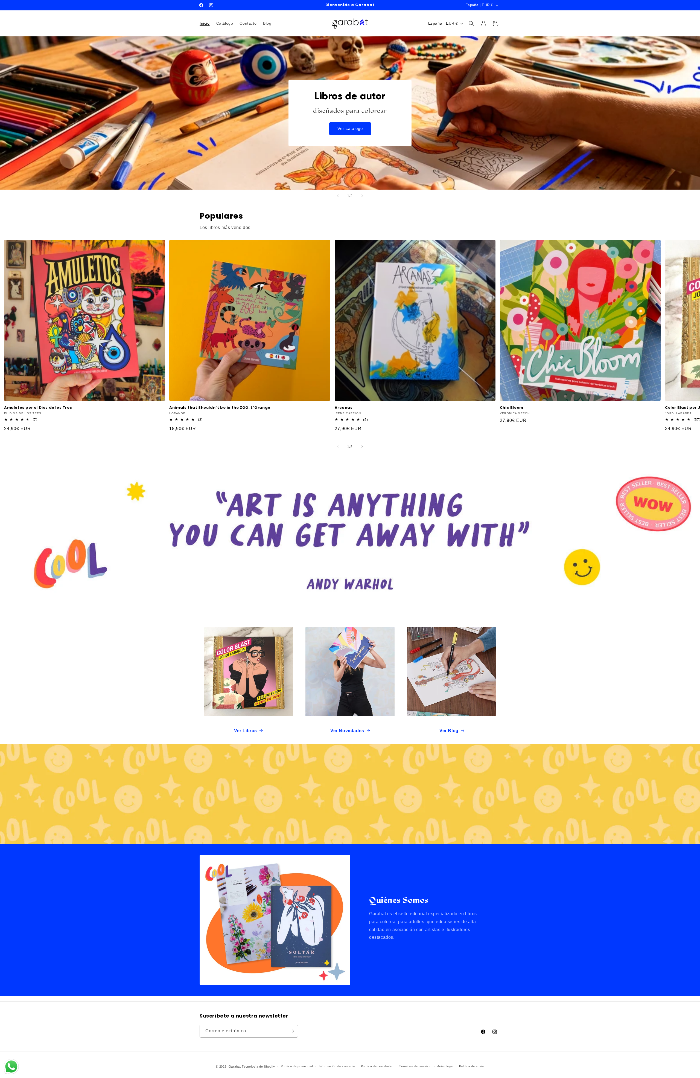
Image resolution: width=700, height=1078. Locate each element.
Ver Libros (245, 730)
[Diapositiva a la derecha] (362, 447)
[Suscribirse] (292, 1031)
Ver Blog (449, 730)
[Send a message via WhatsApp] (11, 1066)
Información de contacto (337, 1066)
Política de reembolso (377, 1066)
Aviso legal (445, 1066)
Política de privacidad (297, 1066)
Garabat (235, 1066)
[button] (471, 24)
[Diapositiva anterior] (338, 196)
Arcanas (344, 407)
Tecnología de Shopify (258, 1066)
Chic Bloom (511, 407)
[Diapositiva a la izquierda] (338, 447)
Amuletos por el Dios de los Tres (38, 407)
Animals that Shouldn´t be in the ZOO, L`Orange (219, 407)
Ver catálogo (350, 128)
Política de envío (471, 1066)
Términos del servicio (415, 1066)
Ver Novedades (347, 730)
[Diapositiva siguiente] (362, 196)
